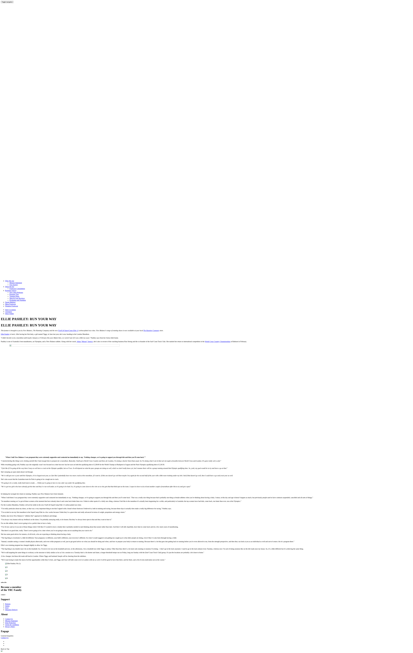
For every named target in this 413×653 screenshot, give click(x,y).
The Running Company (151, 330)
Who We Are (9, 281)
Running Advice (10, 290)
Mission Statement (15, 283)
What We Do (9, 287)
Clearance (8, 312)
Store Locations (10, 310)
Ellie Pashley (5, 334)
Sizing (7, 606)
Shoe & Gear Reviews (17, 298)
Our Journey (13, 285)
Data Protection (10, 623)
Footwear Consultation (17, 289)
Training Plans (14, 296)
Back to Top (5, 649)
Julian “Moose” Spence (85, 341)
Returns (7, 604)
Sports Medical (10, 302)
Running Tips (14, 294)
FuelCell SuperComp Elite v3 (68, 330)
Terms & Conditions (12, 625)
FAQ (7, 608)
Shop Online (9, 314)
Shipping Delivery (11, 610)
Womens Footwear (11, 306)
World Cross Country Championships (217, 341)
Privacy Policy (10, 627)
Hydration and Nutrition (17, 300)
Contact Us (9, 619)
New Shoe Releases (16, 292)
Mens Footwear (10, 304)
